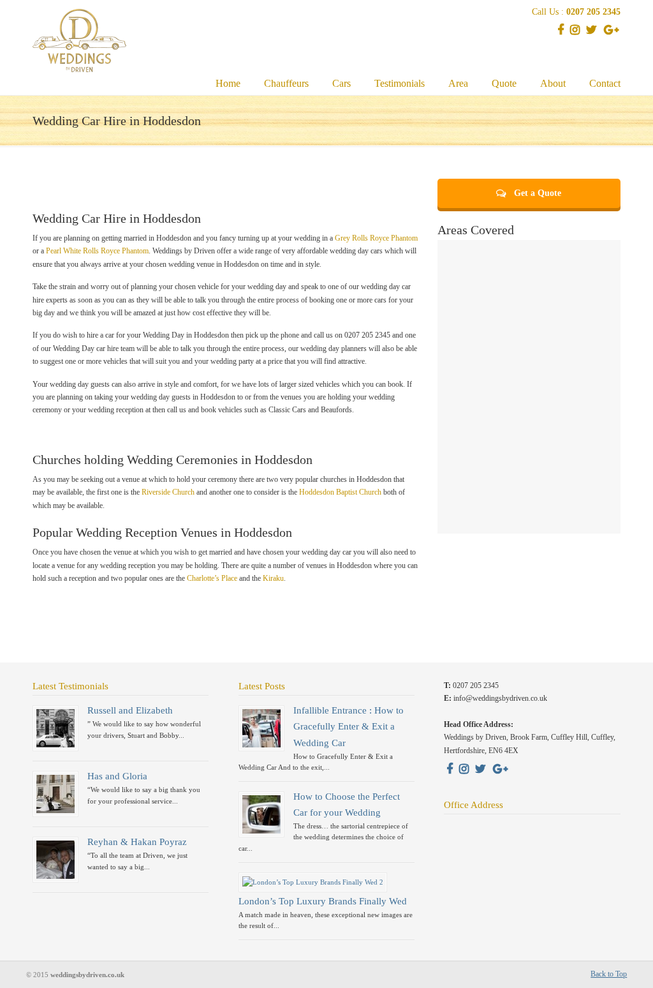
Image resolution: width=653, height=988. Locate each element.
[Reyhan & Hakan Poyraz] (55, 876)
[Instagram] (575, 31)
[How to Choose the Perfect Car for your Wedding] (261, 831)
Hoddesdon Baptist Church (340, 492)
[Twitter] (591, 31)
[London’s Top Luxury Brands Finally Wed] (312, 882)
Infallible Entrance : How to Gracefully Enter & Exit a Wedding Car (348, 726)
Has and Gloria (117, 776)
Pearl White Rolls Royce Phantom (97, 250)
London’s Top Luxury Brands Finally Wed (322, 901)
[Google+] (610, 31)
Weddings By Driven (88, 38)
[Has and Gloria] (55, 810)
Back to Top (609, 973)
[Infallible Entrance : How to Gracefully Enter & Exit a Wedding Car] (261, 745)
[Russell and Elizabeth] (55, 745)
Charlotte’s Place (212, 578)
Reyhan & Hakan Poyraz (137, 842)
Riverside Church (168, 492)
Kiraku (273, 578)
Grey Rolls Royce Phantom (376, 238)
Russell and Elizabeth (130, 710)
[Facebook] (560, 31)
